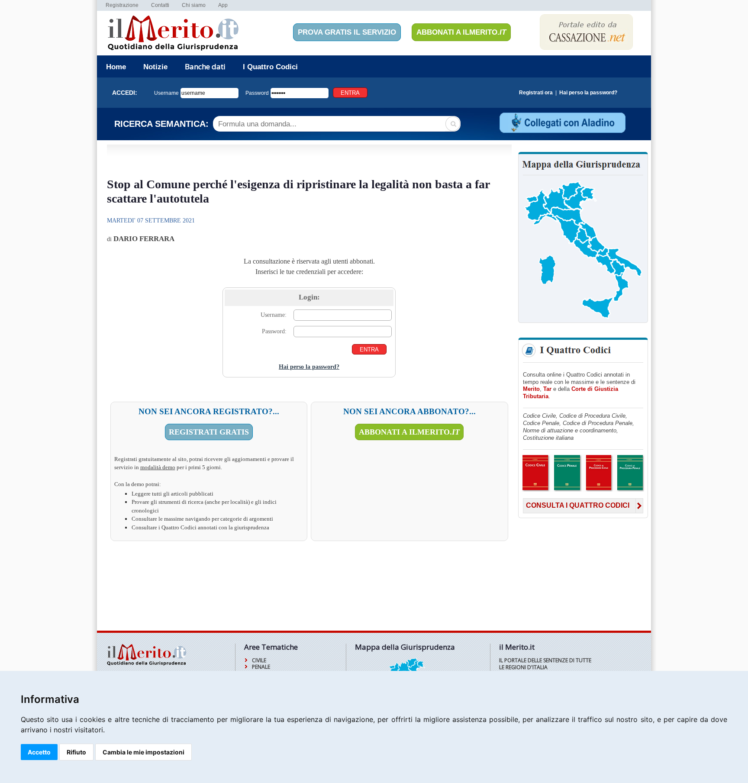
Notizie (155, 67)
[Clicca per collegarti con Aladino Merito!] (562, 132)
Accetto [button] (39, 752)
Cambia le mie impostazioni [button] (143, 752)
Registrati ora (536, 93)
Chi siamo (194, 5)
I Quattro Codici (270, 67)
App (223, 5)
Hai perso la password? (588, 93)
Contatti (160, 5)
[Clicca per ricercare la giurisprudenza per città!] (583, 318)
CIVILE (259, 660)
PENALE (261, 666)
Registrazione (122, 5)
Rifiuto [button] (76, 752)
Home (116, 67)
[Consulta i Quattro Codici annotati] (583, 490)
